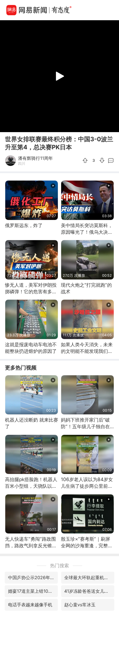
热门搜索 (59, 565)
